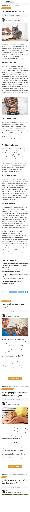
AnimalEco (9, 1)
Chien (3, 300)
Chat (3, 7)
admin (7, 18)
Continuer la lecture (15, 378)
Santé (8, 7)
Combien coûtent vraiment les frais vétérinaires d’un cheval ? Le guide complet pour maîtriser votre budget (15, 265)
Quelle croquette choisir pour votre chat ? (14, 278)
